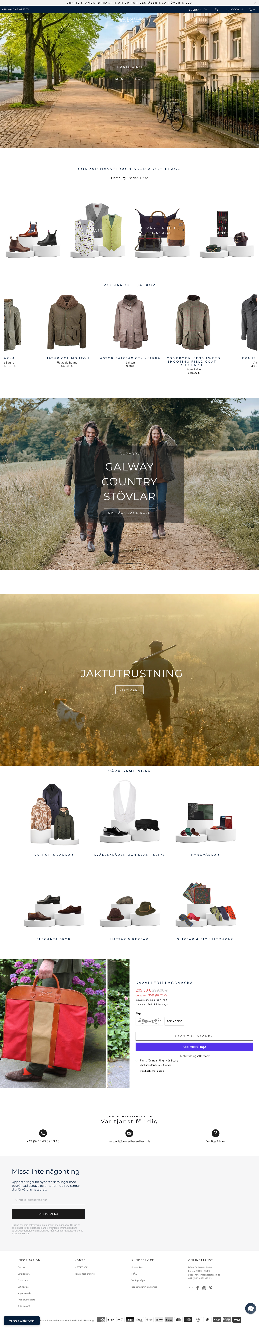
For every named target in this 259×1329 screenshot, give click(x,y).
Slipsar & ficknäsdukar (205, 902)
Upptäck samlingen (129, 512)
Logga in (236, 9)
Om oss (21, 1267)
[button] (30, 19)
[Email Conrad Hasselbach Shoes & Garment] (191, 1288)
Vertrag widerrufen (22, 1321)
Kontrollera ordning (85, 1273)
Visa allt (129, 689)
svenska (195, 9)
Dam (139, 78)
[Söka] (216, 9)
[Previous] (10, 333)
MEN (119, 78)
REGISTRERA (48, 1214)
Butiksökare (24, 1273)
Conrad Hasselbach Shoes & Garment (45, 1320)
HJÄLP (134, 1273)
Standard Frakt (145, 1004)
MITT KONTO (81, 1267)
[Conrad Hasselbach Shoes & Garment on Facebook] (198, 1288)
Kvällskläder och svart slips (129, 817)
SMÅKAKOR (24, 1306)
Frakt (164, 999)
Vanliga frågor (138, 1280)
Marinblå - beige (149, 1021)
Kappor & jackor (54, 817)
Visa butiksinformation (152, 1071)
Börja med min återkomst (144, 1286)
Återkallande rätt (26, 1299)
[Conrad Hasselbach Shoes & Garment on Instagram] (204, 1288)
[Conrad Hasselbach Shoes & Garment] (130, 19)
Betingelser (23, 1286)
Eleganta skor (54, 902)
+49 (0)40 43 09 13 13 (15, 9)
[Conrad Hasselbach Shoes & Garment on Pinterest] (211, 1288)
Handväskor (205, 817)
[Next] (251, 333)
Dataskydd (43, 1230)
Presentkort (137, 1267)
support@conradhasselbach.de (204, 1274)
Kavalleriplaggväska (164, 983)
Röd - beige (174, 1021)
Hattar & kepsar (129, 902)
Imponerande (24, 1293)
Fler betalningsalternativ (194, 1056)
